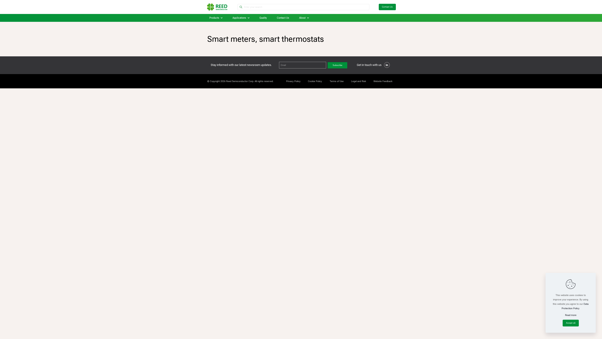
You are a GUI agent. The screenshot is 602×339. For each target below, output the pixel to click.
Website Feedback (382, 81)
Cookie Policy (315, 81)
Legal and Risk (358, 81)
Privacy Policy (293, 81)
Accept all (571, 322)
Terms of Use (337, 81)
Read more (570, 315)
